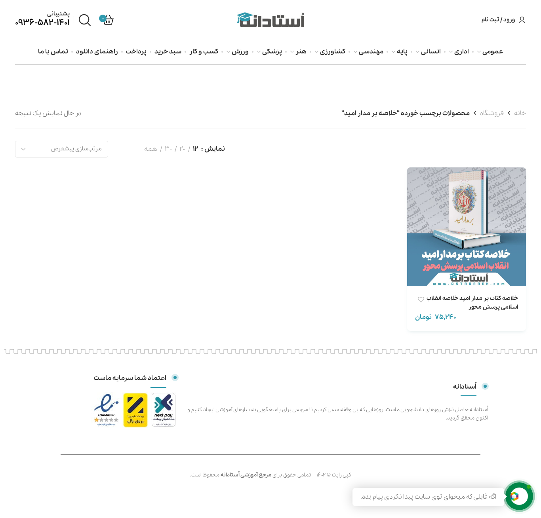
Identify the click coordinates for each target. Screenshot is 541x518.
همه (150, 149)
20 (182, 149)
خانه (520, 113)
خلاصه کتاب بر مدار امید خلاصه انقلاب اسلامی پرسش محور (472, 302)
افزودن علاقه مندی (421, 300)
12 (195, 149)
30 (168, 149)
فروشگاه (492, 113)
